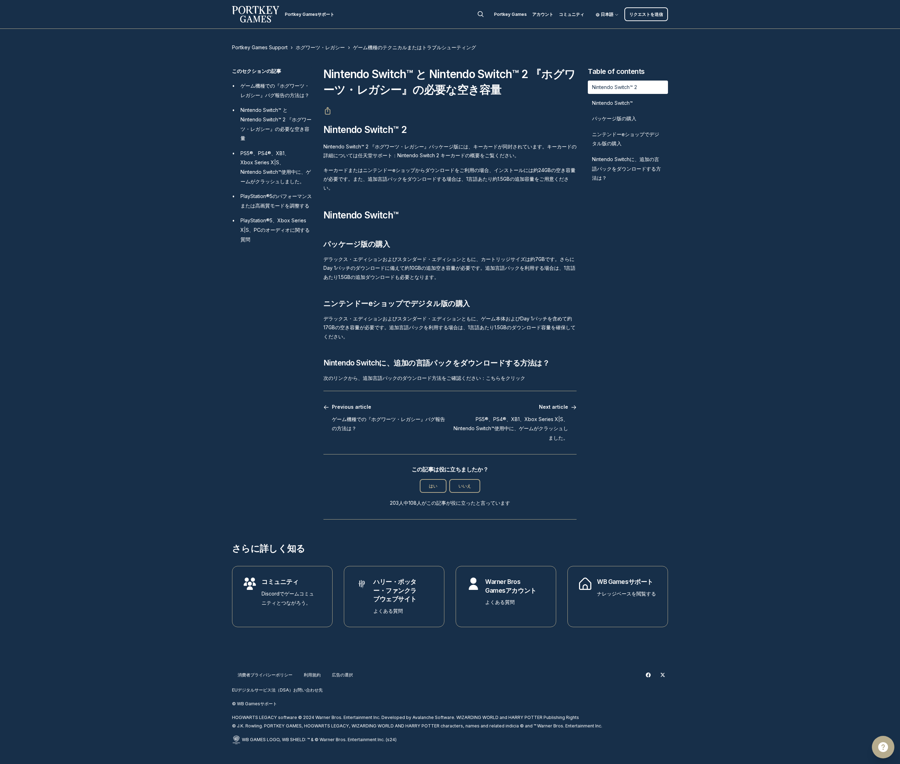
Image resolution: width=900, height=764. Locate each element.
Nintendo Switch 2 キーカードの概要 (438, 155)
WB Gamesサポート (625, 581)
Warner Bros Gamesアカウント (510, 586)
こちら (493, 378)
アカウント (542, 14)
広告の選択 (342, 674)
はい (433, 486)
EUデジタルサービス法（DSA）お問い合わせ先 (277, 690)
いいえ (464, 486)
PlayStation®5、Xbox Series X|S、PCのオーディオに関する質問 (275, 229)
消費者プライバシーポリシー (265, 674)
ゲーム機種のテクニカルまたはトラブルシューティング (414, 47)
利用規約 (312, 674)
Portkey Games (510, 14)
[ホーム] (255, 14)
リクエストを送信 (646, 14)
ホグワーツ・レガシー (320, 47)
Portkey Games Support (260, 47)
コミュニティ (571, 14)
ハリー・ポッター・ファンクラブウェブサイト (395, 590)
